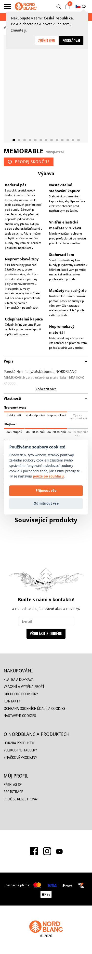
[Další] (87, 550)
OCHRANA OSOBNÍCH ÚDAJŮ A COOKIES (34, 708)
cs (84, 6)
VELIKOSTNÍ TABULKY (20, 750)
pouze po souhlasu (48, 476)
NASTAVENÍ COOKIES (20, 715)
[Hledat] (59, 7)
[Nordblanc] (26, 6)
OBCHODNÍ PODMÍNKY (21, 694)
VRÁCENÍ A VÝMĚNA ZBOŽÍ (24, 686)
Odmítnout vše (46, 503)
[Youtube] (59, 851)
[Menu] (7, 6)
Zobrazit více (46, 389)
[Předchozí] (5, 550)
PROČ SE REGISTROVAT (21, 799)
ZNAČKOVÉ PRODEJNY (20, 757)
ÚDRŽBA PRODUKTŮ (19, 743)
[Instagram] (47, 851)
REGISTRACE (13, 791)
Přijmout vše (46, 491)
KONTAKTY (12, 701)
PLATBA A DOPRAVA (19, 679)
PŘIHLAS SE (13, 784)
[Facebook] (34, 851)
